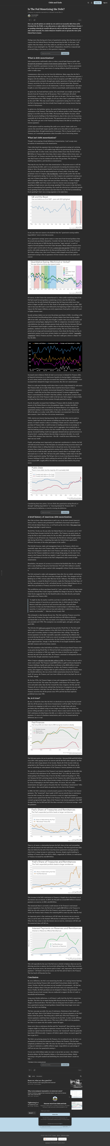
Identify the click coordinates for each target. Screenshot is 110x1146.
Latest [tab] (33, 1076)
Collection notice (65, 1135)
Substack (47, 1143)
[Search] (88, 2)
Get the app (62, 1139)
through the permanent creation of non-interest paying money (47, 64)
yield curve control (44, 628)
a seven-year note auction (61, 248)
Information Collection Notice (54, 1119)
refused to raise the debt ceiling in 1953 (50, 660)
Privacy (54, 1135)
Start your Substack (51, 1139)
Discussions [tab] (39, 1076)
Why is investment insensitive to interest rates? (45, 1091)
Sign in (105, 2)
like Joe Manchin (52, 174)
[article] (55, 1083)
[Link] (25, 58)
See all (31, 1113)
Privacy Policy (66, 1119)
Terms (58, 1135)
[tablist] (35, 1076)
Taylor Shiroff (34, 15)
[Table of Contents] (2, 573)
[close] (69, 1097)
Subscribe (97, 2)
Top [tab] (29, 1076)
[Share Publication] (91, 2)
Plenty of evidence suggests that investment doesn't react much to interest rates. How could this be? (47, 1093)
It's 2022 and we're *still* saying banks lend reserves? (42, 1082)
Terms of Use (62, 1118)
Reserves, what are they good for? (40, 1080)
